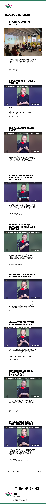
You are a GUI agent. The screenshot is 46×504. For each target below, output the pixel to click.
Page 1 (32, 471)
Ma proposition (12, 11)
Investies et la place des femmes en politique (22, 276)
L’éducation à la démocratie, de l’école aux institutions (21, 178)
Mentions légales (16, 496)
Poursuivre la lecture (30, 66)
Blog (41, 11)
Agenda (18, 11)
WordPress (24, 500)
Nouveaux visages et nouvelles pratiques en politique (22, 227)
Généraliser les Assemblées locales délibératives (21, 373)
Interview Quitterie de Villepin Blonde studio (21, 423)
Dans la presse (25, 460)
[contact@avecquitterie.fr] (15, 495)
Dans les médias (35, 11)
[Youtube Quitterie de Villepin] (37, 490)
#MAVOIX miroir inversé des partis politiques (21, 323)
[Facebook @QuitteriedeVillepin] (21, 490)
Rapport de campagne (25, 11)
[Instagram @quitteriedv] (32, 490)
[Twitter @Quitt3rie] (26, 490)
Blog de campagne (19, 70)
